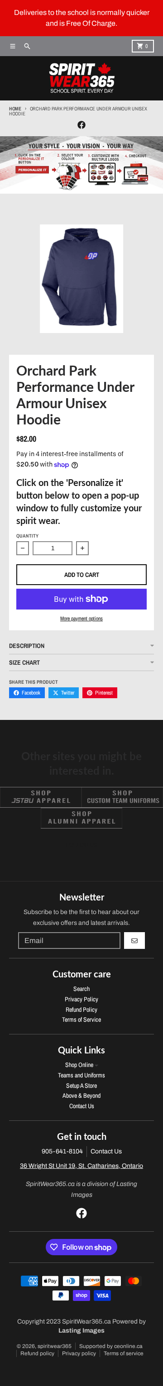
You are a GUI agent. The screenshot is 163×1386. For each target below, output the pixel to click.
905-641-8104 (62, 1151)
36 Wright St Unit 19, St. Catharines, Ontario (81, 1165)
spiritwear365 (55, 1346)
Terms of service (124, 1353)
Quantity (27, 536)
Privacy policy (79, 1353)
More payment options (81, 618)
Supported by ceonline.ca (111, 1346)
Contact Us (106, 1151)
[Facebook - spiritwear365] (81, 125)
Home (15, 108)
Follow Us (81, 845)
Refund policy (37, 1353)
